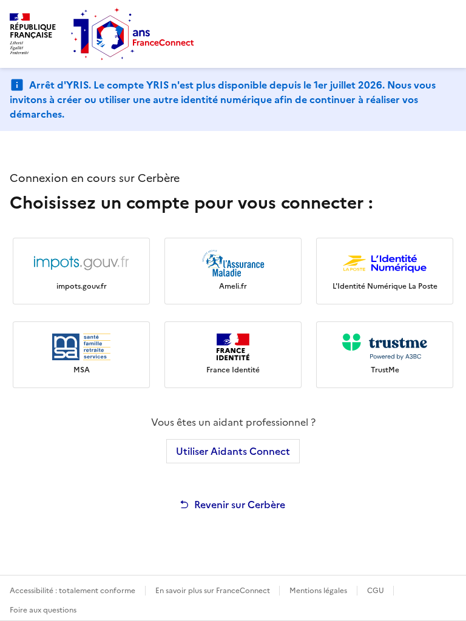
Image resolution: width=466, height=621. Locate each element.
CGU (376, 590)
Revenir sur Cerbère (239, 504)
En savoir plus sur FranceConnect (213, 590)
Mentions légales (318, 590)
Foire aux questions (43, 610)
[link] (81, 271)
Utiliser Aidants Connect (233, 451)
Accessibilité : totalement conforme (72, 590)
